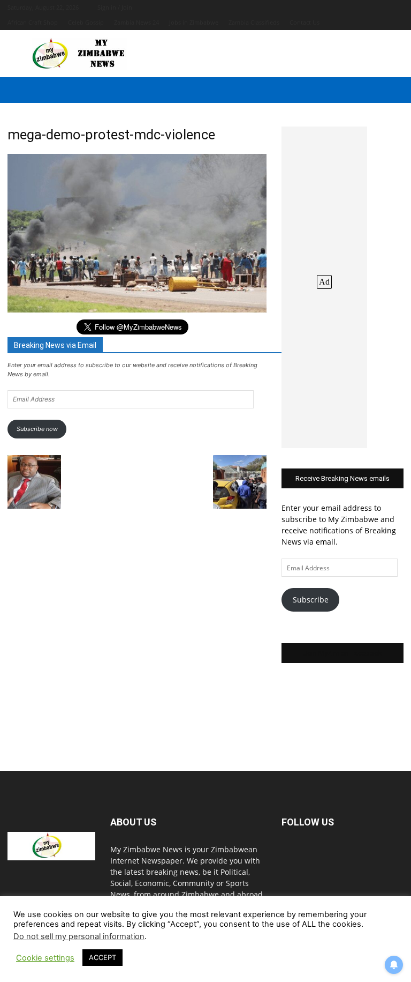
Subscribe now (37, 429)
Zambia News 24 (136, 22)
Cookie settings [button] (45, 958)
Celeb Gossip (86, 22)
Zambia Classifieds (254, 22)
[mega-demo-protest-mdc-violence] (137, 309)
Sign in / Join (114, 7)
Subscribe (311, 599)
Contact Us (304, 22)
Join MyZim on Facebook (342, 653)
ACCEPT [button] (102, 957)
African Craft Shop (32, 22)
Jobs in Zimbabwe (193, 22)
